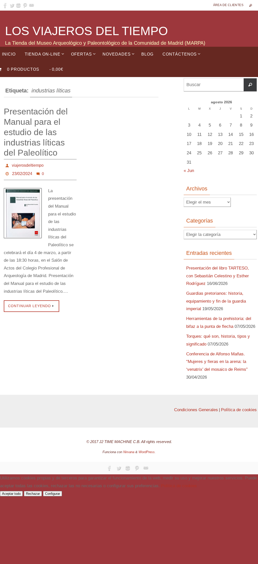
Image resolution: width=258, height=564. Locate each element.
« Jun (189, 170)
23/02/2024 (22, 171)
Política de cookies (239, 409)
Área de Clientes (228, 5)
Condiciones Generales (196, 409)
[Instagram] (18, 5)
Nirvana (128, 452)
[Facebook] (5, 5)
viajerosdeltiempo (28, 164)
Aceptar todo (11, 494)
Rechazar (33, 494)
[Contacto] (31, 5)
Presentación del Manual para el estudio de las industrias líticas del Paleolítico (36, 132)
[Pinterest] (25, 5)
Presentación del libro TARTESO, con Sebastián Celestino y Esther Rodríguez (217, 276)
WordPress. (147, 452)
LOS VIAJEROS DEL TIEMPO (86, 31)
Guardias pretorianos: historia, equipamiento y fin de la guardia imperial (216, 301)
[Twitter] (12, 5)
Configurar (52, 494)
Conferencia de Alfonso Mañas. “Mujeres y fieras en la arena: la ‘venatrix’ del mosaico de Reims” (217, 362)
